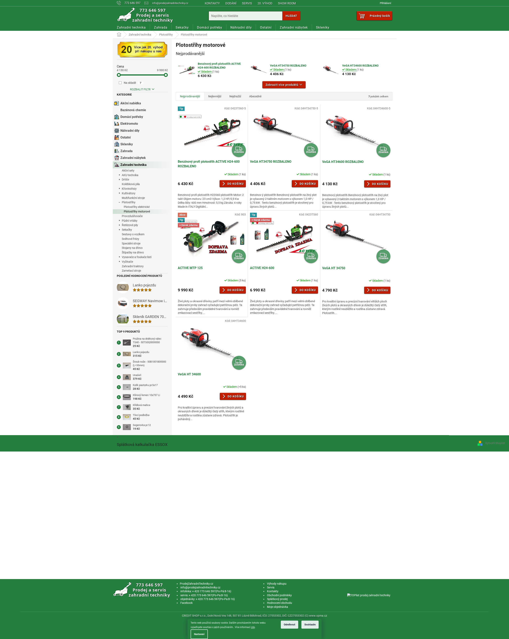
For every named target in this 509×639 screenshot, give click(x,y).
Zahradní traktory (133, 266)
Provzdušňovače (132, 216)
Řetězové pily (130, 225)
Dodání (230, 3)
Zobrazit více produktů (282, 84)
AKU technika (130, 175)
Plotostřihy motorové (137, 211)
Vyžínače (127, 261)
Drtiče (125, 179)
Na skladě (132, 82)
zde (253, 627)
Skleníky (126, 144)
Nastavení (199, 634)
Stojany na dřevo (132, 247)
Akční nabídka (130, 103)
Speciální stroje (131, 243)
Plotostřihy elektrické (137, 206)
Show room (287, 3)
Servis (247, 3)
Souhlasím (310, 624)
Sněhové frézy (130, 238)
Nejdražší (235, 96)
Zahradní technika (133, 165)
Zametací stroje (131, 270)
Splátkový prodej (277, 599)
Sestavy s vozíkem (133, 234)
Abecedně (255, 96)
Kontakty (212, 3)
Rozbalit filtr (140, 89)
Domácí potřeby (131, 117)
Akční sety (128, 170)
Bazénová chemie (133, 110)
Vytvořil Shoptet (495, 443)
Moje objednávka (277, 606)
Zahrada (126, 151)
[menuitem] (131, 27)
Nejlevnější (214, 96)
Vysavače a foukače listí (136, 257)
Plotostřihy (128, 202)
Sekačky (127, 229)
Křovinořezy (129, 188)
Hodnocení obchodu (279, 602)
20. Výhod (265, 3)
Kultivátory (128, 193)
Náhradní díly (129, 131)
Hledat (291, 15)
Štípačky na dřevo (133, 252)
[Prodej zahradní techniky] (142, 589)
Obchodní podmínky (279, 595)
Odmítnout (289, 624)
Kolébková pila (131, 184)
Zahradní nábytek (133, 158)
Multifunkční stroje (133, 197)
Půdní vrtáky (129, 220)
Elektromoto (129, 124)
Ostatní (125, 137)
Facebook (186, 602)
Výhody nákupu (276, 583)
